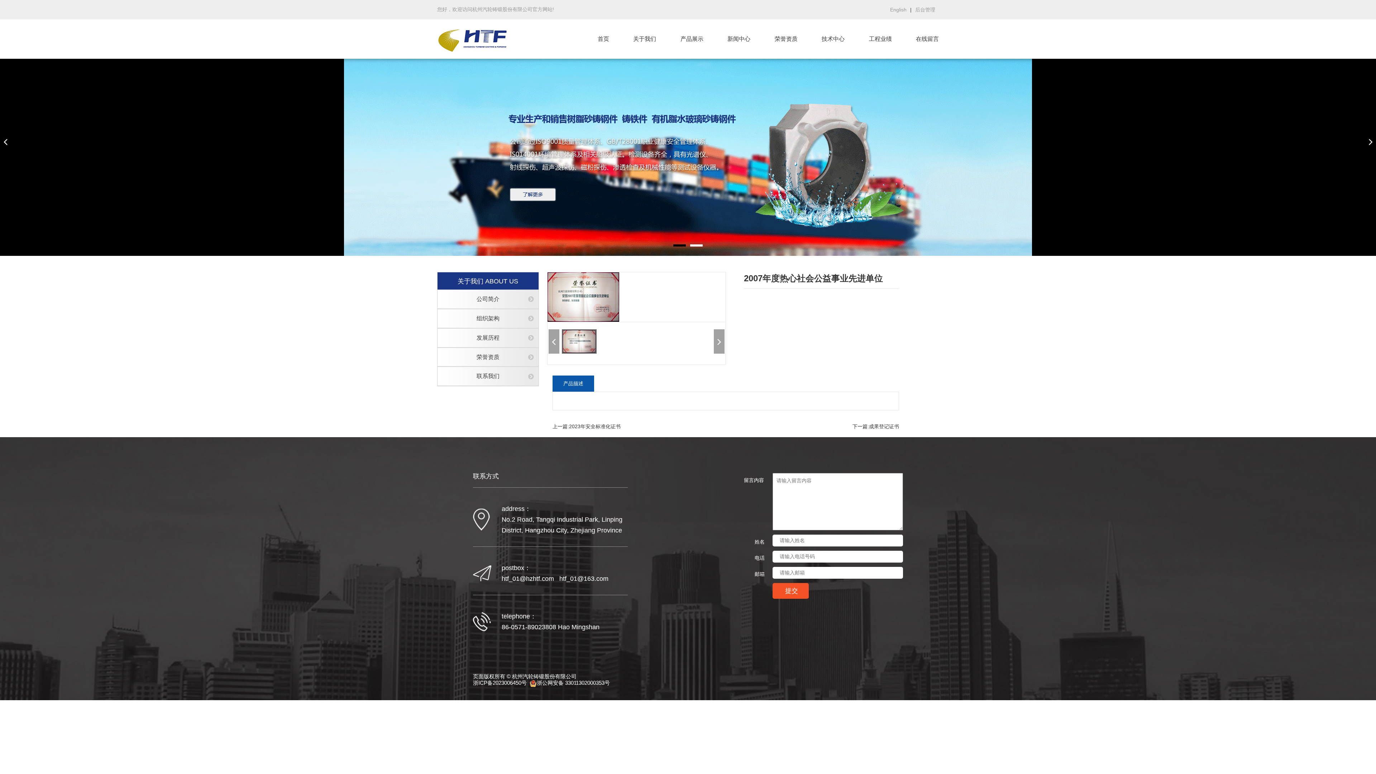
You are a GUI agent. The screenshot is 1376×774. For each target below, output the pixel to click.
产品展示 (691, 39)
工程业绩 (880, 39)
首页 (603, 39)
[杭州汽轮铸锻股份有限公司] (473, 39)
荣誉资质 (786, 39)
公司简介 (488, 299)
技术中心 (833, 39)
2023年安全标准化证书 (595, 426)
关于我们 (644, 39)
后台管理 (925, 10)
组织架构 (488, 318)
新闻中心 (738, 39)
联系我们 (488, 376)
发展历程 (488, 338)
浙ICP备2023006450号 (500, 683)
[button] (5, 142)
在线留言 (927, 39)
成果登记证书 (884, 426)
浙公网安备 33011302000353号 (573, 683)
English (898, 10)
